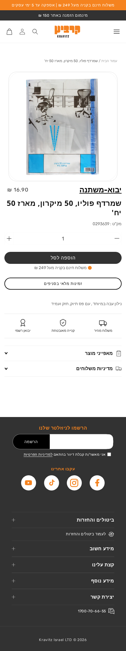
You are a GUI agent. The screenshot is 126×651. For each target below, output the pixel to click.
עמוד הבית (109, 61)
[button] (117, 31)
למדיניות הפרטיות (38, 454)
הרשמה (31, 442)
